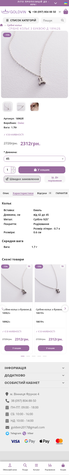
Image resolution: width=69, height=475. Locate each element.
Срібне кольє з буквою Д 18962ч (16, 311)
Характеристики (23, 193)
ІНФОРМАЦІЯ (15, 368)
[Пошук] (62, 20)
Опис (6, 193)
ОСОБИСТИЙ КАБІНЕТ (22, 383)
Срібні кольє (14, 25)
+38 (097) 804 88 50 (44, 11)
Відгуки (44, 193)
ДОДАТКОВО (15, 375)
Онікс (21, 123)
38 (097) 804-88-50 (23, 401)
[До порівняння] (29, 266)
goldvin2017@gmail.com (28, 427)
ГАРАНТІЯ (62, 193)
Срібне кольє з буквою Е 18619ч (50, 311)
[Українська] (65, 3)
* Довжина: (10, 152)
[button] (65, 308)
